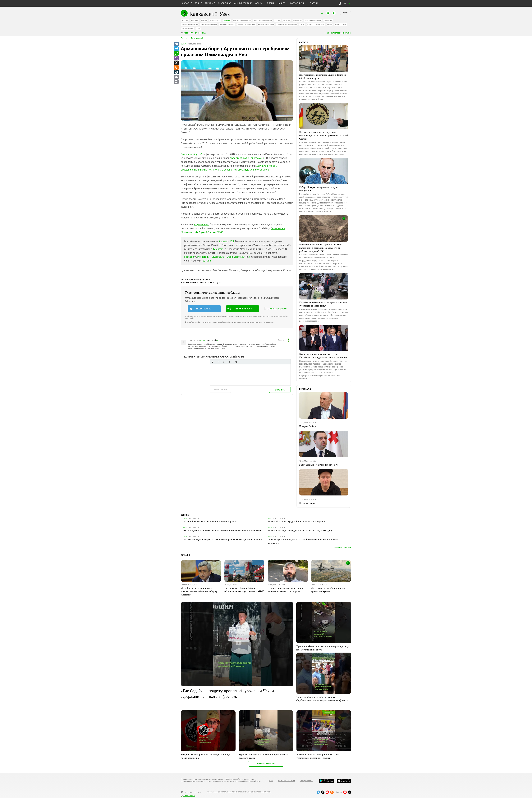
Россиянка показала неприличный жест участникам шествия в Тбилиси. (317, 756)
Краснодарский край (209, 24)
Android (223, 241)
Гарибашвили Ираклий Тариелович (318, 464)
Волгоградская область (263, 20)
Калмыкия (328, 20)
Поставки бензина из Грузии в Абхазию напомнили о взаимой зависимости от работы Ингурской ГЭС (320, 248)
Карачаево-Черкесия (190, 24)
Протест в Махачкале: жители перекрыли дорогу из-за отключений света (322, 648)
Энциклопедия (242, 3)
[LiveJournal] (176, 72)
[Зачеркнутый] (229, 361)
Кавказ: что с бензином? (194, 33)
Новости (185, 3)
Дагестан (286, 20)
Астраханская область (242, 20)
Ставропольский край (315, 24)
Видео (281, 3)
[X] (176, 63)
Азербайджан (215, 20)
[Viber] (176, 58)
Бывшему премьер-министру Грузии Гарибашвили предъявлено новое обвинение (323, 355)
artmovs (203, 340)
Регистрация (220, 389)
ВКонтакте (218, 256)
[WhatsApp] (176, 53)
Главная (184, 38)
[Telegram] (176, 48)
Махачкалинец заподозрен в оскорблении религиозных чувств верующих (222, 539)
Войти (345, 13)
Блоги (270, 3)
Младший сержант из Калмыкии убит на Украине (209, 521)
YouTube (206, 260)
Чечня (329, 24)
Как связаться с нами (286, 781)
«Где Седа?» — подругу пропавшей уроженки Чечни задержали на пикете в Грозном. (227, 693)
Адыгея (204, 20)
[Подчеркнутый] (223, 361)
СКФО (302, 24)
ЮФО (198, 29)
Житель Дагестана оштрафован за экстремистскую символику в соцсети (222, 530)
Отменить (280, 390)
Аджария (194, 20)
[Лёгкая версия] (340, 3)
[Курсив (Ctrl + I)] (218, 361)
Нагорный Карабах (227, 24)
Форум (259, 3)
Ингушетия (297, 20)
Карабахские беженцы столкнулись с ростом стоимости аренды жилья (323, 304)
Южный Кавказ (187, 29)
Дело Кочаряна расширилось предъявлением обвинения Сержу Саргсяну (199, 591)
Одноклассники (236, 256)
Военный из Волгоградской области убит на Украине (296, 521)
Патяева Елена (307, 503)
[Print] (176, 81)
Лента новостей (197, 38)
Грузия (277, 20)
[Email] (176, 77)
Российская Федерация (246, 24)
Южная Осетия (340, 24)
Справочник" (201, 224)
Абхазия (185, 20)
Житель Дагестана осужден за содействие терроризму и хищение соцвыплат (303, 541)
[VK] (176, 44)
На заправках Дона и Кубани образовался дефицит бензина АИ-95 (244, 589)
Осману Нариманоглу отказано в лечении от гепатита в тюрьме (285, 589)
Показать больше (266, 763)
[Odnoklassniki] (176, 67)
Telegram (218, 249)
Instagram (203, 256)
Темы (197, 3)
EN (350, 3)
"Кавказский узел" (191, 154)
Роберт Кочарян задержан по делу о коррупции (318, 188)
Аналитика (224, 3)
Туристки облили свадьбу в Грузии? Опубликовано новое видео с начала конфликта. (322, 698)
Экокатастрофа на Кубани (339, 33)
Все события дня (342, 547)
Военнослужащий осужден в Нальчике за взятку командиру (300, 530)
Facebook (189, 256)
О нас (271, 781)
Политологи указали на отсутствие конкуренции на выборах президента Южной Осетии (323, 135)
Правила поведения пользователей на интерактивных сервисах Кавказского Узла (239, 792)
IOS (232, 241)
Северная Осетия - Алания (287, 24)
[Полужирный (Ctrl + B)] (212, 361)
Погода (314, 3)
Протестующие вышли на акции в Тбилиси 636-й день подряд (322, 76)
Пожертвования (306, 781)
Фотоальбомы (297, 3)
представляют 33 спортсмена (247, 158)
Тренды (209, 3)
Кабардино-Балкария (313, 20)
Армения (226, 20)
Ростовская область (266, 24)
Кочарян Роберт (307, 426)
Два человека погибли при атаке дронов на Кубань (328, 589)
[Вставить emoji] (236, 361)
